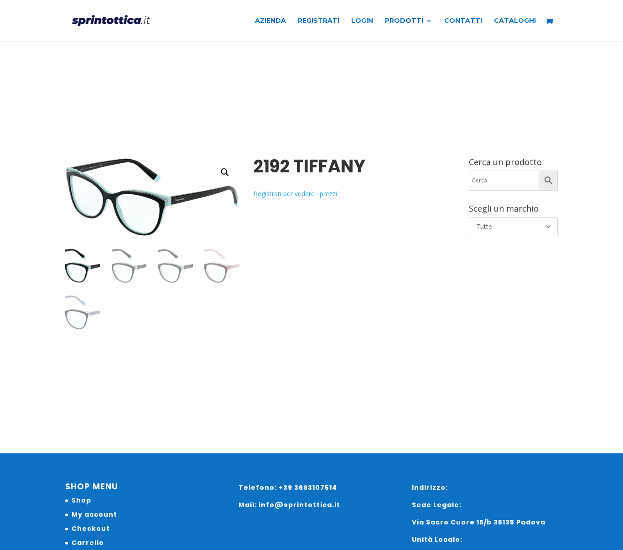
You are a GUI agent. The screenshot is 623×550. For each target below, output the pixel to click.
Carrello (88, 542)
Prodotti (404, 21)
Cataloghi (515, 21)
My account (94, 514)
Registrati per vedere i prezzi (295, 193)
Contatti (463, 21)
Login (362, 21)
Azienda (270, 21)
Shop (81, 500)
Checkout (91, 528)
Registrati (318, 21)
